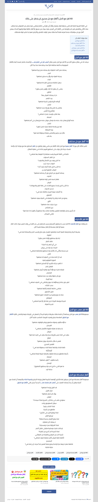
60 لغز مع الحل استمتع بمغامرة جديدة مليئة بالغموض (19, 482)
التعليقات (49, 491)
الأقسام (73, 1)
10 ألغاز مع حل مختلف (77, 43)
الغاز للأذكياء (74, 223)
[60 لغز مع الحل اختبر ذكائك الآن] (59, 475)
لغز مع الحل (57, 15)
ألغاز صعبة (68, 146)
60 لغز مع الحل (79, 41)
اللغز (33, 146)
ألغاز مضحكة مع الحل (77, 50)
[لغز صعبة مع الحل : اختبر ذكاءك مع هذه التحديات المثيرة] (80, 475)
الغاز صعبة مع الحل (49, 453)
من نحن (55, 1)
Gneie (89, 499)
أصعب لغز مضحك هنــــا (48, 382)
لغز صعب (78, 314)
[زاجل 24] (49, 6)
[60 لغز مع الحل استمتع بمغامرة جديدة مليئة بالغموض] (18, 475)
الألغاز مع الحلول (22, 382)
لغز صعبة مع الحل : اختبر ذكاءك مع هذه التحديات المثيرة (80, 482)
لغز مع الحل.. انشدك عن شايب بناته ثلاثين (39, 481)
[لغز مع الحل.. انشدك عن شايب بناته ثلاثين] (39, 475)
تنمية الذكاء (28, 379)
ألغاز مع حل (60, 453)
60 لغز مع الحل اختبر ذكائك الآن (62, 481)
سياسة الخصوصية (66, 1)
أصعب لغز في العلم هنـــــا (40, 62)
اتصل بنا (59, 1)
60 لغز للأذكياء (79, 45)
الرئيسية (78, 1)
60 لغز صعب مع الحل (78, 48)
